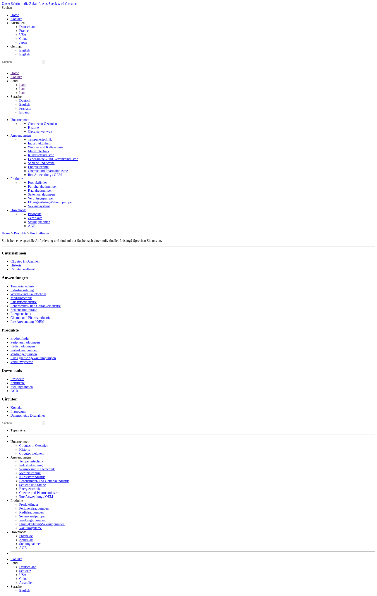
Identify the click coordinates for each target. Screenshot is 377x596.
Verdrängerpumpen (41, 198)
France (24, 31)
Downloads (18, 210)
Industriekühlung (39, 143)
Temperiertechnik (40, 139)
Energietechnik (38, 167)
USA (22, 34)
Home (14, 15)
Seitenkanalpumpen (41, 194)
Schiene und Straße (41, 163)
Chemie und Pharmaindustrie (48, 171)
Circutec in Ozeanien (42, 123)
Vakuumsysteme (39, 206)
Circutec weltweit (40, 131)
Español (24, 112)
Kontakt (16, 19)
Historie (33, 127)
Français (25, 108)
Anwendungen (20, 135)
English (24, 50)
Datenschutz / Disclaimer (27, 415)
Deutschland (27, 27)
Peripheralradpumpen (42, 186)
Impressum (18, 411)
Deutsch (25, 100)
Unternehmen (19, 120)
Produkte (16, 178)
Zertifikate (35, 218)
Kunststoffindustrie (41, 155)
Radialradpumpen (40, 190)
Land (22, 85)
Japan (23, 42)
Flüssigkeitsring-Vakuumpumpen (50, 202)
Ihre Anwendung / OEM (45, 175)
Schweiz (25, 571)
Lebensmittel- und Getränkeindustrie (53, 159)
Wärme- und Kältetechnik (45, 147)
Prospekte (34, 214)
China (23, 38)
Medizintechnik (38, 151)
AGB (32, 226)
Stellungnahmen (39, 222)
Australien (26, 582)
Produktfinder (37, 182)
